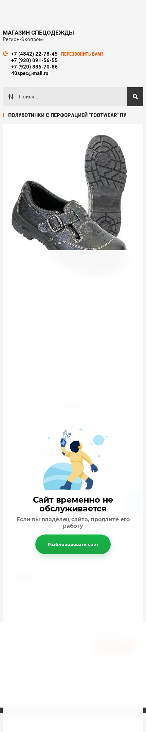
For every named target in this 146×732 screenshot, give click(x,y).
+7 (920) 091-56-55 (34, 60)
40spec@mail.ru (29, 73)
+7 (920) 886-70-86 (34, 67)
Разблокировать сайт (73, 544)
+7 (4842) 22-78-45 (34, 54)
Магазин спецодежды (38, 32)
